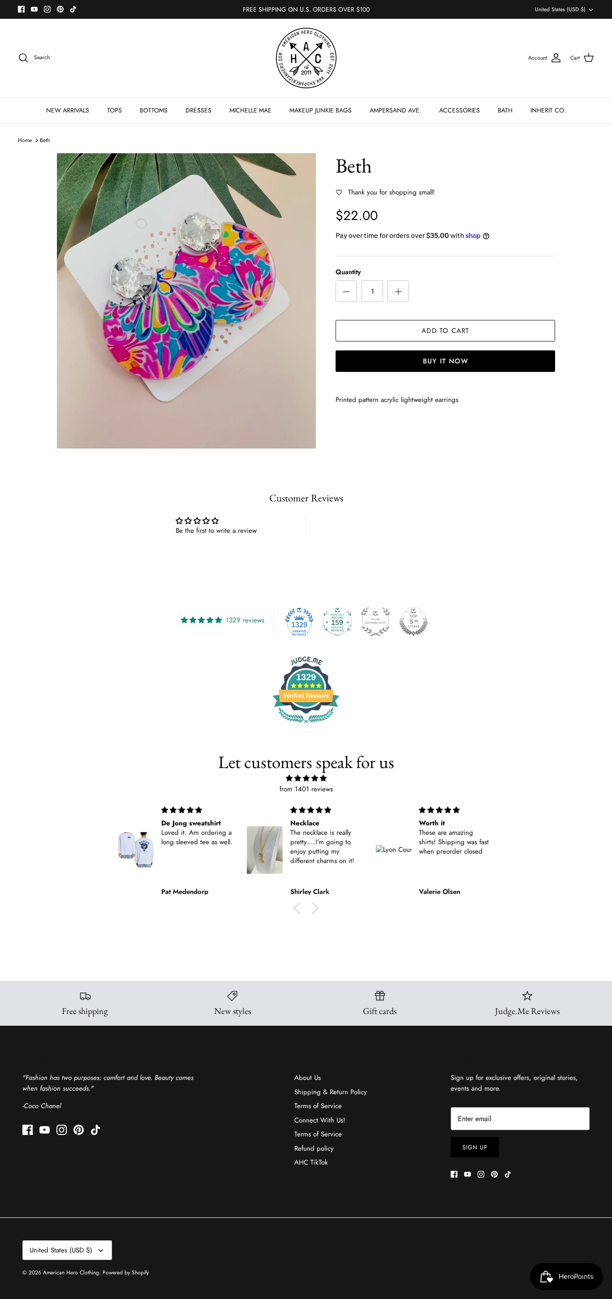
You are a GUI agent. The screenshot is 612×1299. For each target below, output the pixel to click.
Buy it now (445, 361)
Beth (45, 140)
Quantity (348, 272)
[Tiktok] (73, 9)
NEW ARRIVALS (67, 110)
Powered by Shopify (126, 1273)
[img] (306, 778)
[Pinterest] (60, 9)
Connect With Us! (319, 1120)
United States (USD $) (560, 9)
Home (25, 140)
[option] (186, 301)
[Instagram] (47, 9)
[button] (299, 908)
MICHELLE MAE (250, 110)
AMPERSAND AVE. (395, 110)
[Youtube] (34, 9)
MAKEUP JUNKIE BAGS (320, 110)
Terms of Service (318, 1106)
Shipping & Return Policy (330, 1092)
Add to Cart (445, 331)
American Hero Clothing (71, 1273)
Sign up (474, 1147)
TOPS (114, 110)
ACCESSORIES (459, 110)
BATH (505, 110)
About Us (307, 1078)
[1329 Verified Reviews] (306, 725)
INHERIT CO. (548, 110)
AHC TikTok (311, 1162)
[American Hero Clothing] (306, 58)
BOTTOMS (154, 110)
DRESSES (198, 110)
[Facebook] (21, 9)
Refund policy (314, 1148)
